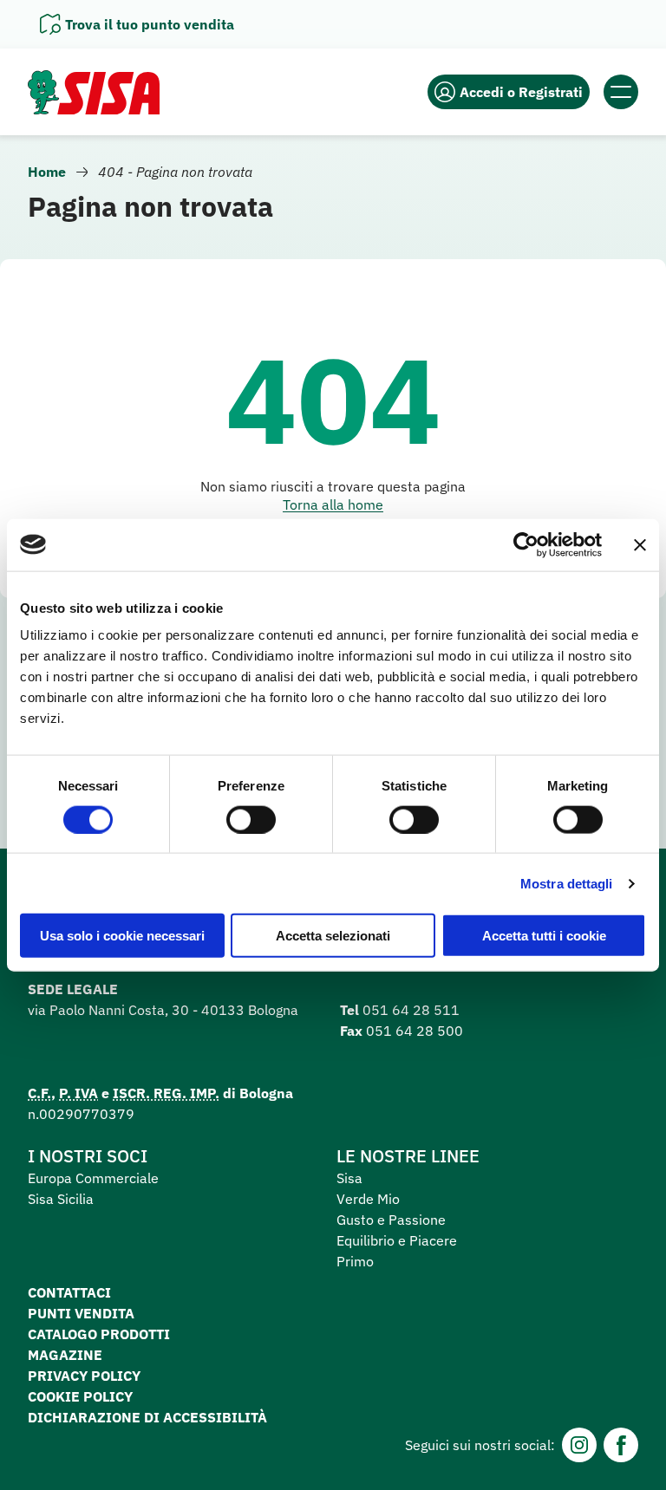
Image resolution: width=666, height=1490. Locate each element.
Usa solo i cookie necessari (122, 935)
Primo (355, 1261)
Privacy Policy (84, 1375)
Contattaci (69, 1292)
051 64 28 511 (411, 1009)
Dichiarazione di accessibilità (147, 1417)
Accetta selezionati (333, 935)
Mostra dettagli (566, 882)
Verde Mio (368, 1198)
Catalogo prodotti (99, 1334)
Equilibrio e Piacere (396, 1240)
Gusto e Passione (391, 1219)
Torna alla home (333, 504)
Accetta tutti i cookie (544, 935)
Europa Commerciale (93, 1178)
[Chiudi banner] (640, 544)
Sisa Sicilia (61, 1198)
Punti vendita (81, 1313)
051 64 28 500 (414, 1030)
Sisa (349, 1178)
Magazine (65, 1354)
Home (47, 171)
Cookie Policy (80, 1396)
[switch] (251, 819)
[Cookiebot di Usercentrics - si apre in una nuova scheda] (526, 544)
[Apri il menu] (621, 92)
